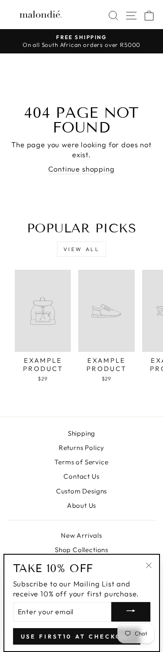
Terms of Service (81, 462)
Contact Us (81, 476)
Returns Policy (82, 447)
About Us (81, 505)
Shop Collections (81, 550)
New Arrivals (81, 535)
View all (81, 249)
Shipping (82, 433)
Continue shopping (81, 168)
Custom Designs (81, 491)
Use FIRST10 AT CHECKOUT (77, 636)
